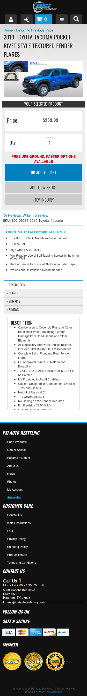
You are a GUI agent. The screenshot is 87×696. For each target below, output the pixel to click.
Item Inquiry (43, 200)
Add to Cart (46, 172)
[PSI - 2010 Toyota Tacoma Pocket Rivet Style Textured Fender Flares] (43, 79)
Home (8, 30)
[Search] (76, 19)
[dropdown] (62, 19)
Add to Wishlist (43, 187)
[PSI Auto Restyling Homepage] (43, 7)
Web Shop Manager (50, 692)
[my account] (11, 19)
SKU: (7, 220)
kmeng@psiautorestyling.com (24, 602)
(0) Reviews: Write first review (25, 215)
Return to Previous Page (34, 30)
